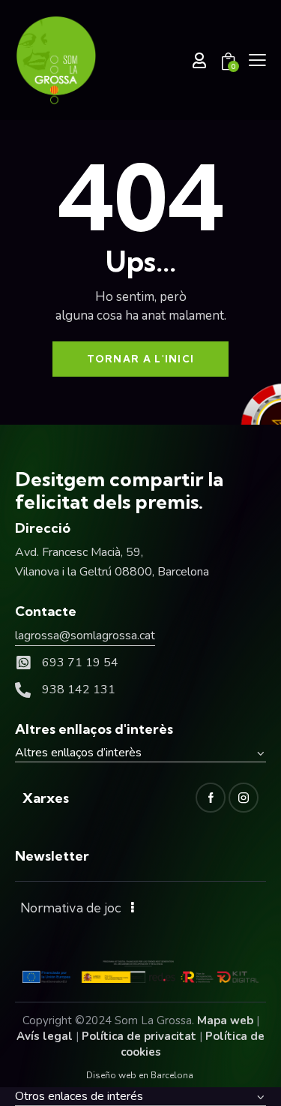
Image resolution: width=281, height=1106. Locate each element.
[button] (257, 60)
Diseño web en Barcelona (139, 1075)
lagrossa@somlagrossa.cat (85, 635)
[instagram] (244, 798)
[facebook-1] (211, 798)
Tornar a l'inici (141, 359)
